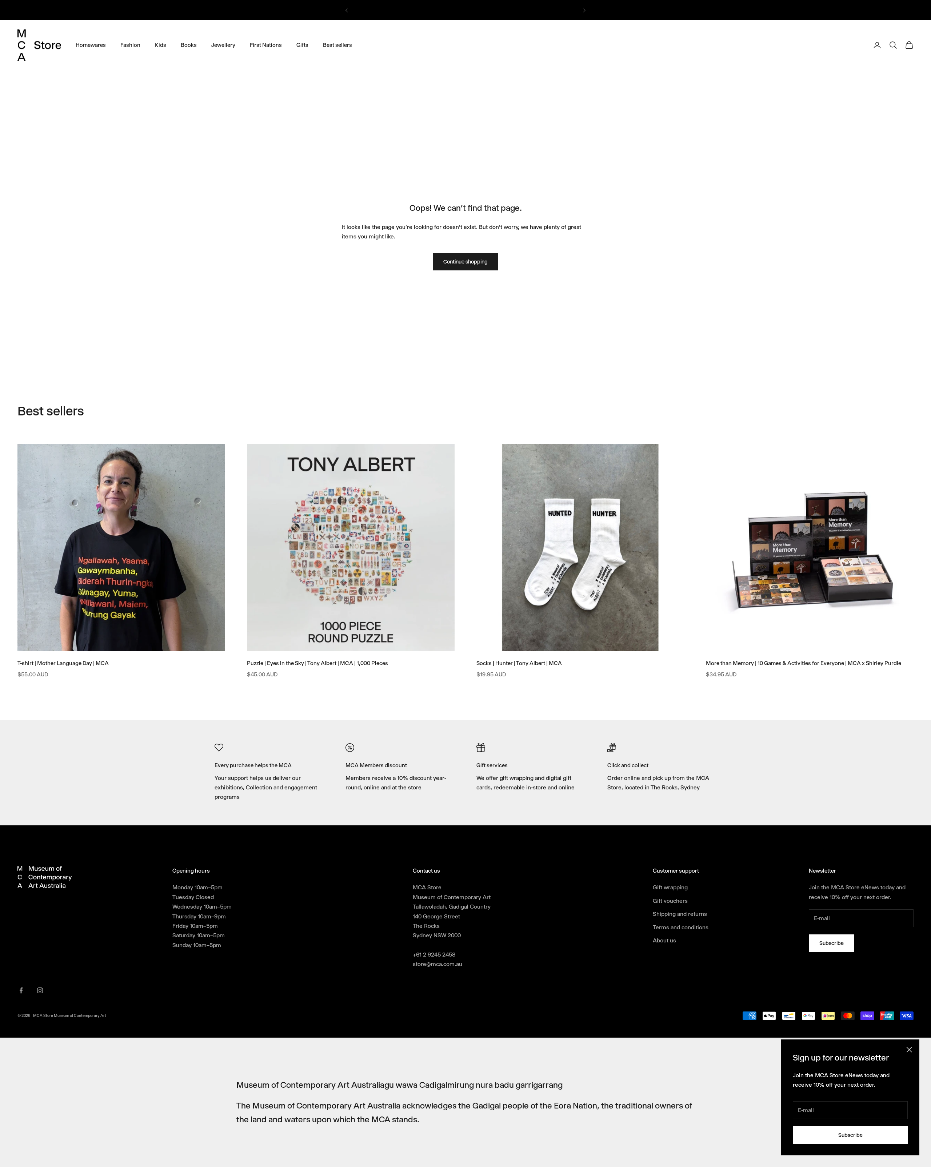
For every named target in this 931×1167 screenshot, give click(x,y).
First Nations (266, 44)
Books (189, 44)
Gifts (302, 44)
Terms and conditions (680, 927)
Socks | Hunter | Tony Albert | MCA (519, 663)
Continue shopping (465, 261)
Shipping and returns (680, 913)
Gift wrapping (670, 887)
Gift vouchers (670, 900)
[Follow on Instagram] (40, 990)
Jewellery (223, 44)
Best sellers (337, 44)
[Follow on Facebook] (21, 990)
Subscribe (850, 1135)
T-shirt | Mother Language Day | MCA (63, 663)
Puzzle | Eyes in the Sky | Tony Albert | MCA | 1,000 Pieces (317, 663)
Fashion (130, 44)
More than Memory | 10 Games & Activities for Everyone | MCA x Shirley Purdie (803, 663)
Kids (160, 44)
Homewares (91, 44)
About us (664, 940)
